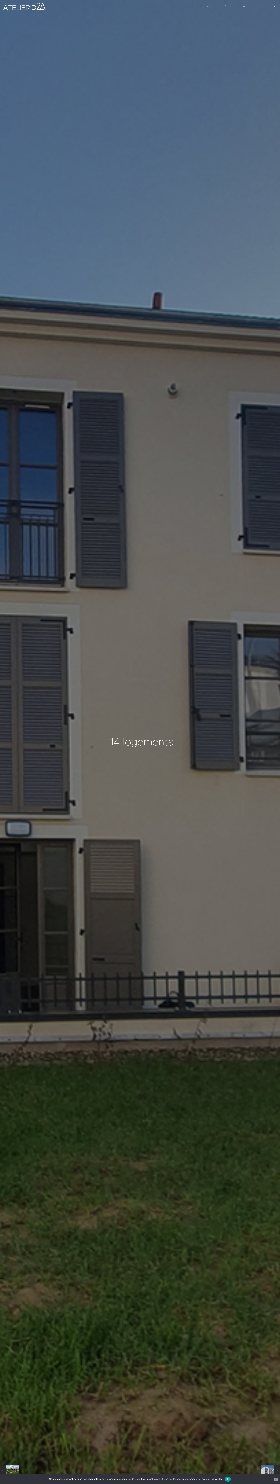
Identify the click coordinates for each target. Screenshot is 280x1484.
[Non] (276, 1479)
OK (227, 1479)
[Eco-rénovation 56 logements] (270, 1471)
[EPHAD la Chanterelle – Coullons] (9, 1471)
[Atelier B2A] (24, 6)
